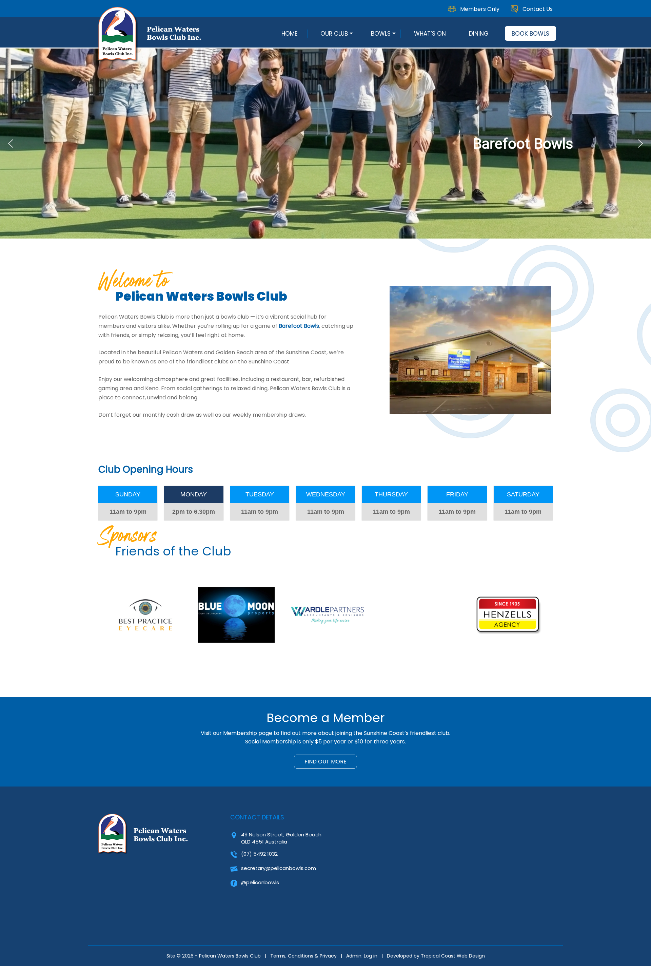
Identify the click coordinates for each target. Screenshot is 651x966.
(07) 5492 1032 (259, 853)
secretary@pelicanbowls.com (278, 868)
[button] (325, 144)
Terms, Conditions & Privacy (303, 955)
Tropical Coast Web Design (453, 955)
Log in (370, 955)
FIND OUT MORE (325, 761)
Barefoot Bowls (299, 326)
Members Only (479, 9)
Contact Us (537, 9)
